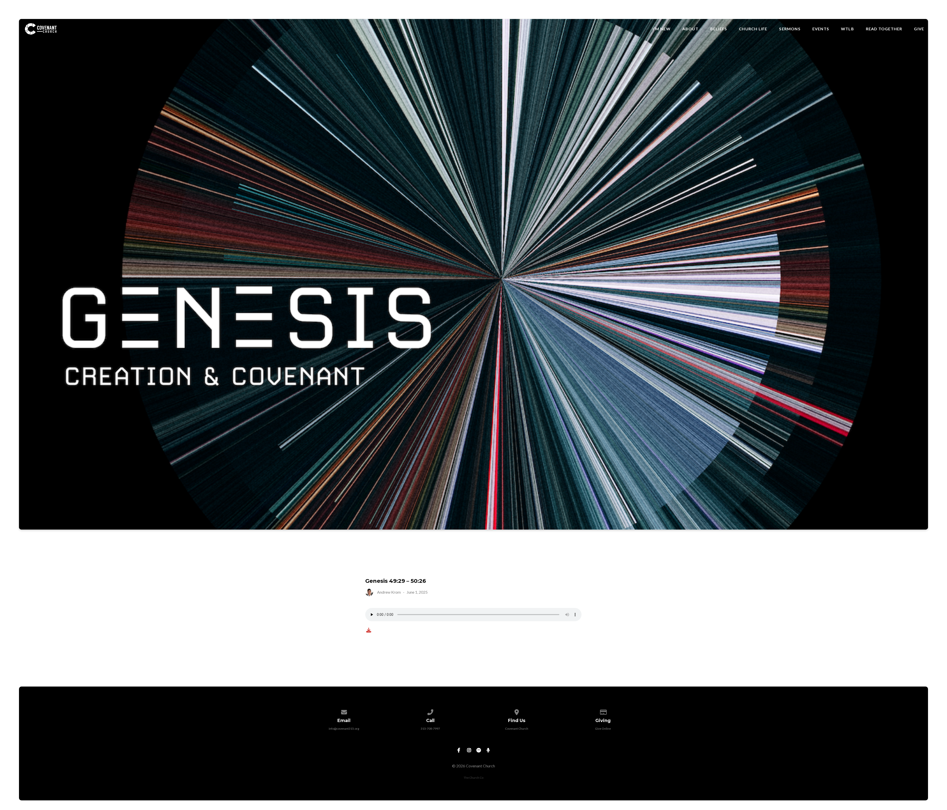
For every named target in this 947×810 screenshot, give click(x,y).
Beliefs (718, 29)
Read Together (884, 29)
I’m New (661, 29)
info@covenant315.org (344, 728)
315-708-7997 (430, 728)
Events (820, 29)
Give (919, 29)
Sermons (789, 29)
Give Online (603, 728)
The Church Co (473, 777)
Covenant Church (516, 728)
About (690, 29)
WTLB (847, 29)
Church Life (753, 29)
